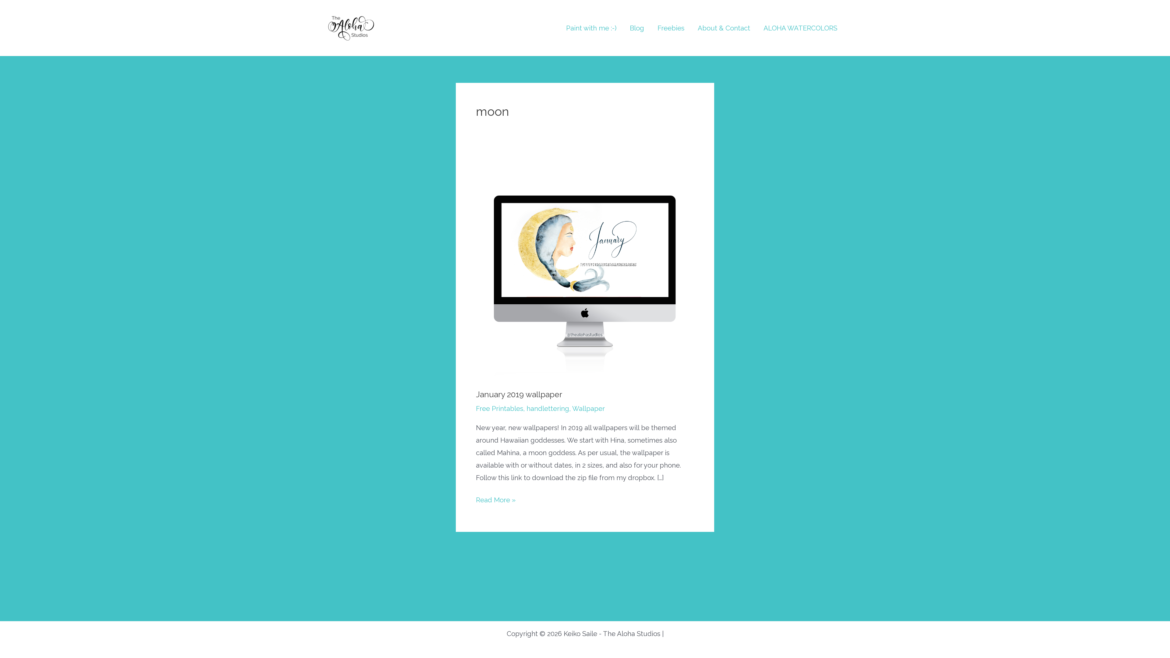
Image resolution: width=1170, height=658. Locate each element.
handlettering (547, 408)
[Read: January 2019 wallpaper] (585, 270)
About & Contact (724, 28)
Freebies (671, 28)
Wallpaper (588, 408)
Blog (637, 28)
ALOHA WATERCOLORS (800, 28)
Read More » (496, 501)
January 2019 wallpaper (519, 394)
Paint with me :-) (591, 28)
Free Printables (499, 408)
